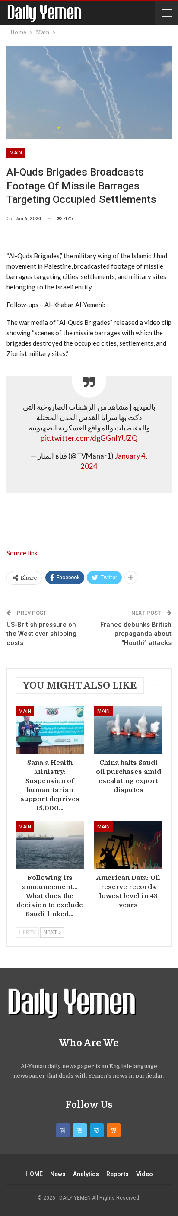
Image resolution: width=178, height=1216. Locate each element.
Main (16, 153)
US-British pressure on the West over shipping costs (41, 634)
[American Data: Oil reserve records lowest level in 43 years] (128, 845)
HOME (34, 1174)
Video (144, 1174)
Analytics (86, 1174)
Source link (22, 553)
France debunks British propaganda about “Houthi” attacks (136, 634)
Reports (117, 1174)
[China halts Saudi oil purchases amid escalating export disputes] (128, 730)
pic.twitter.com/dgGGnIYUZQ (89, 438)
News (58, 1174)
